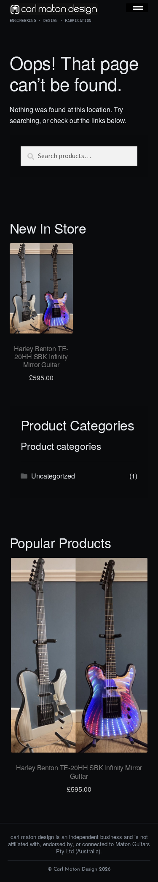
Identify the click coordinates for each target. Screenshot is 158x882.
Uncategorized (53, 476)
